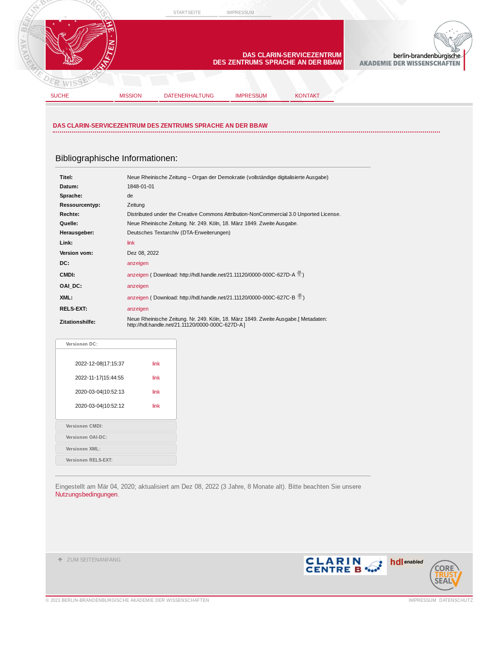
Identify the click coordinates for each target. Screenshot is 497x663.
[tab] (116, 344)
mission (130, 96)
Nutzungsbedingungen (86, 494)
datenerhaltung (189, 96)
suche (59, 96)
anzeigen (138, 263)
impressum (240, 12)
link (131, 243)
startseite (187, 12)
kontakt (307, 96)
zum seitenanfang (94, 560)
